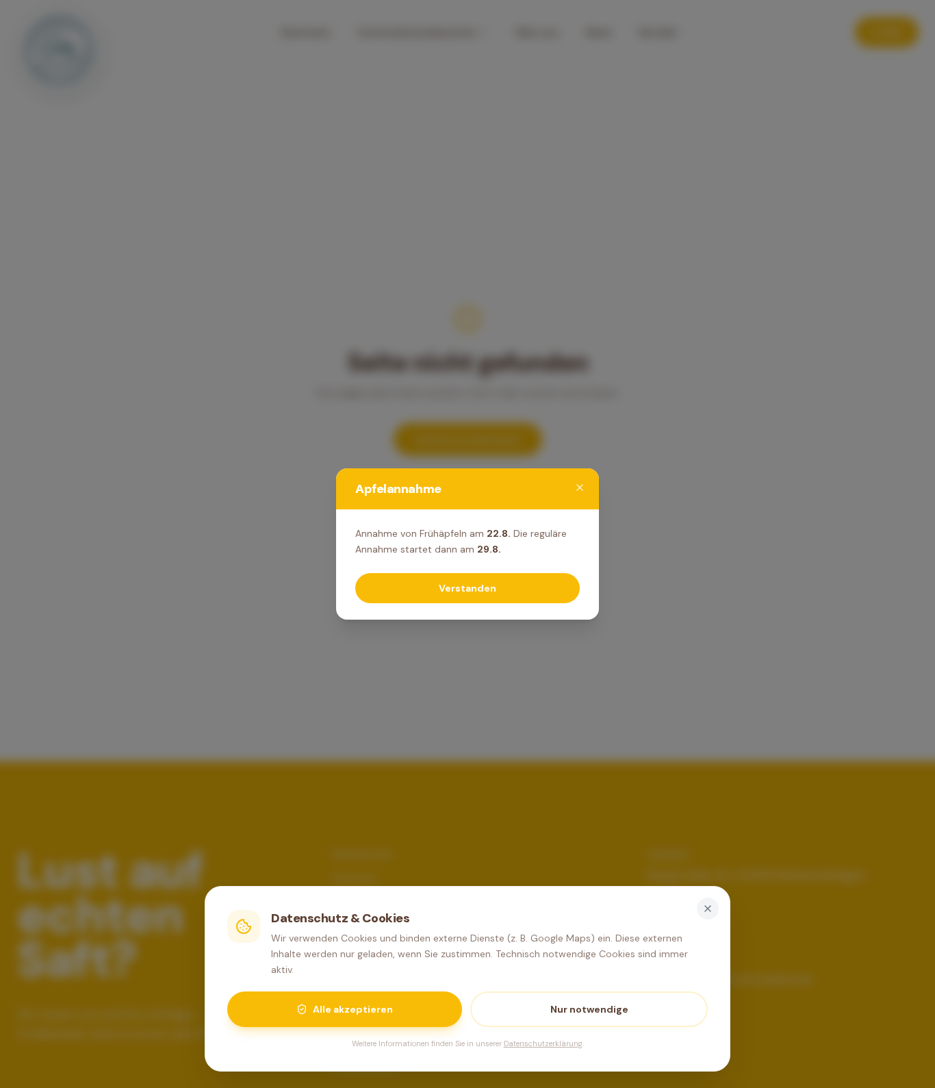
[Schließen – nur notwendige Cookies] (708, 909)
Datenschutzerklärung (543, 1043)
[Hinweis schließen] (580, 487)
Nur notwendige (589, 1009)
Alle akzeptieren (353, 1009)
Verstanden (467, 588)
